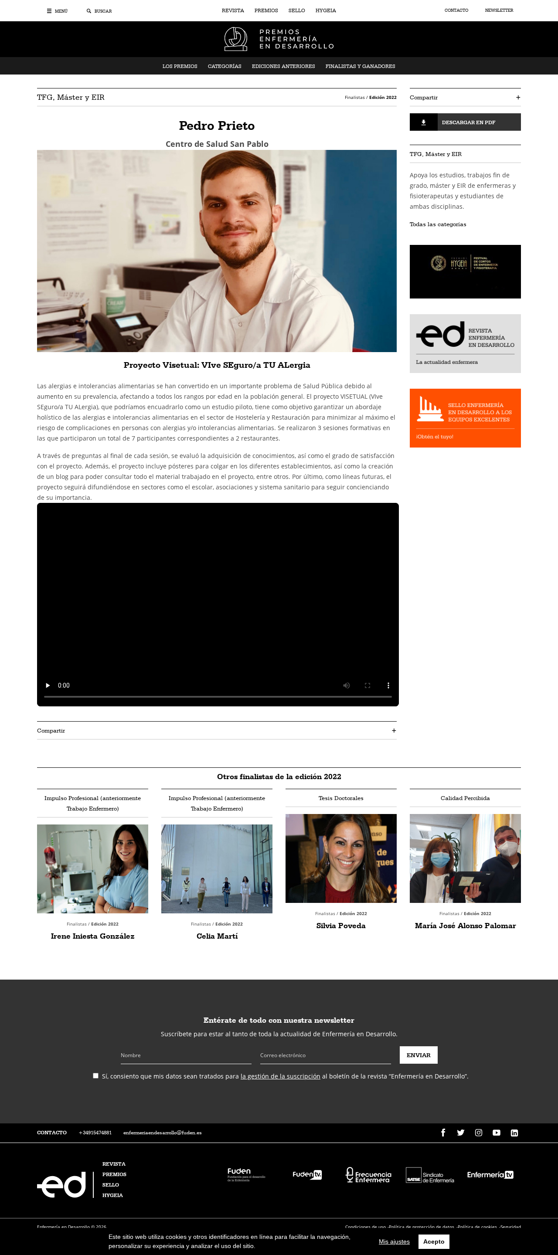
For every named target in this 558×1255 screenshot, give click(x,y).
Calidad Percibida (465, 797)
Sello (297, 10)
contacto (52, 1133)
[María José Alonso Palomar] (465, 858)
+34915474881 (95, 1133)
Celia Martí (217, 935)
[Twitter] (460, 1133)
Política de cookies (477, 1227)
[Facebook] (442, 1133)
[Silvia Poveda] (341, 858)
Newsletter (499, 10)
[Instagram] (478, 1133)
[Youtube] (496, 1133)
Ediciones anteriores (283, 66)
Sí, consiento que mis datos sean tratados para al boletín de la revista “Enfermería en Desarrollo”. (285, 1076)
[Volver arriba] (524, 1221)
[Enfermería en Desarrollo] (66, 1195)
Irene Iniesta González (93, 935)
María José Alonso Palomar (465, 925)
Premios (266, 10)
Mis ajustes (394, 1241)
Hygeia (326, 10)
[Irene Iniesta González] (92, 868)
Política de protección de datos (421, 1227)
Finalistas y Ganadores (360, 66)
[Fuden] (246, 1174)
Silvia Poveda (341, 925)
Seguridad (510, 1227)
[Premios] (279, 38)
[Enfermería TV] (490, 1174)
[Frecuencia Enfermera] (368, 1174)
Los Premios (180, 66)
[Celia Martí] (216, 868)
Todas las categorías (438, 223)
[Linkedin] (514, 1133)
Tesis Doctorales (341, 797)
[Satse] (429, 1174)
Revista (233, 10)
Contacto (457, 10)
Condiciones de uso (365, 1227)
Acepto (434, 1241)
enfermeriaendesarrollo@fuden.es (162, 1133)
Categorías (225, 66)
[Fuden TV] (307, 1174)
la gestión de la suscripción (280, 1076)
